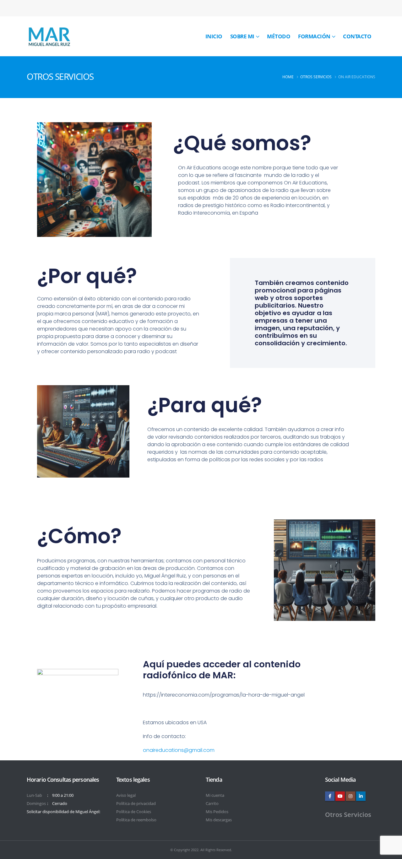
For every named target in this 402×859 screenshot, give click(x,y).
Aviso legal (126, 795)
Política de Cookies (133, 811)
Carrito (212, 803)
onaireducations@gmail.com (179, 750)
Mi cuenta (215, 795)
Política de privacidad (136, 803)
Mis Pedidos (217, 811)
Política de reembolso (136, 820)
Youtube (340, 796)
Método (278, 36)
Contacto (357, 36)
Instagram (350, 796)
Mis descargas (219, 820)
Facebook (329, 796)
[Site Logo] (49, 36)
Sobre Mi (242, 36)
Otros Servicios (348, 814)
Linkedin (361, 796)
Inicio (213, 36)
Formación (314, 36)
